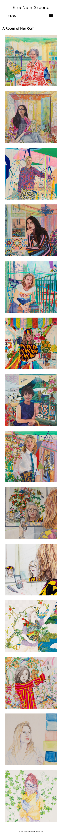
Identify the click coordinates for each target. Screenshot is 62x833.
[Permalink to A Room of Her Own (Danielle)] (31, 173)
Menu (11, 16)
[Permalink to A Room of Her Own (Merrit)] (31, 287)
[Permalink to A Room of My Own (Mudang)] (31, 343)
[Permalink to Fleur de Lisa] (31, 456)
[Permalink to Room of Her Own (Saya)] (31, 117)
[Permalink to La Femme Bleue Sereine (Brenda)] (31, 400)
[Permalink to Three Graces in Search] (31, 626)
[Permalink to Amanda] (31, 796)
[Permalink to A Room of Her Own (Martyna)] (31, 230)
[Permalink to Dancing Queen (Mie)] (31, 682)
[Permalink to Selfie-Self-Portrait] (31, 569)
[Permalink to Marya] (31, 739)
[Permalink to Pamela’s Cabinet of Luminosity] (31, 60)
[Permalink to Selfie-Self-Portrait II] (31, 513)
